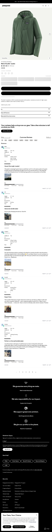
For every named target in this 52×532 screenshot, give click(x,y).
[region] (19, 522)
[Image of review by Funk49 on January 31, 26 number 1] (7, 309)
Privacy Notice (18, 488)
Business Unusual (7, 491)
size (6, 140)
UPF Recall (17, 505)
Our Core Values (6, 485)
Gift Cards (5, 505)
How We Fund (6, 499)
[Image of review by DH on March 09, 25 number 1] (7, 216)
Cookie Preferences (7, 472)
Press (16, 502)
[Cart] (45, 5)
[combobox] (5, 137)
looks (31, 140)
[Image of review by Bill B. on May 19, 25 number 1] (7, 176)
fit (2, 140)
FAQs (6, 461)
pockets (16, 140)
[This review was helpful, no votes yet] (47, 228)
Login (6, 465)
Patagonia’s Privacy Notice (42, 446)
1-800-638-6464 (38, 469)
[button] (26, 34)
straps (26, 140)
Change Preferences (32, 527)
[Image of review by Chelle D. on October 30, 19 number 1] (7, 262)
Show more (3, 143)
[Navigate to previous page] (16, 372)
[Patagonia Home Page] (6, 6)
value (35, 140)
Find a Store (5, 507)
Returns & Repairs (40, 461)
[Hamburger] (48, 5)
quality (21, 140)
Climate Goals (6, 493)
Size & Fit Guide (27, 461)
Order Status (15, 461)
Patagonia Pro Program (20, 482)
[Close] (36, 514)
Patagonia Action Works (8, 482)
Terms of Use (18, 496)
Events (4, 502)
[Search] (43, 5)
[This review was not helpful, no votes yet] (49, 228)
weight (10, 140)
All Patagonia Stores (7, 510)
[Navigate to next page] (35, 372)
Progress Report (6, 488)
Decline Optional (19, 527)
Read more (13, 257)
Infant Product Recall (19, 507)
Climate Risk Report (19, 493)
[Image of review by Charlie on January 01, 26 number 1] (7, 353)
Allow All (7, 527)
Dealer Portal (18, 485)
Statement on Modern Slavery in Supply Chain (25, 491)
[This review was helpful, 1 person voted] (47, 364)
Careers (17, 499)
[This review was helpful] (47, 188)
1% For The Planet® (7, 496)
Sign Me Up (7, 449)
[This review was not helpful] (49, 188)
